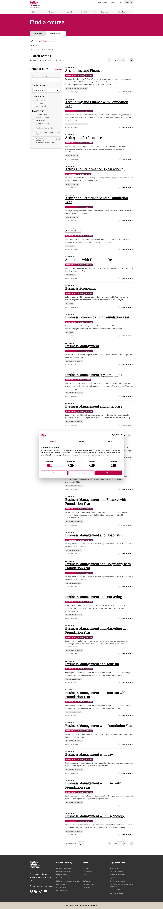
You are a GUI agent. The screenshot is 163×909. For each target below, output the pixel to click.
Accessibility (114, 868)
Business (104, 12)
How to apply (60, 884)
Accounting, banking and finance (76, 88)
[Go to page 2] (131, 60)
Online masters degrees (64, 871)
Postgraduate (45, 117)
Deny (54, 473)
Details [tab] (81, 441)
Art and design (70, 246)
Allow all (108, 473)
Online (42, 103)
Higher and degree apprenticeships (67, 881)
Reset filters (58, 69)
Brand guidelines (88, 884)
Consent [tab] (53, 441)
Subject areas (38, 33)
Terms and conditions (116, 893)
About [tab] (110, 441)
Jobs (84, 878)
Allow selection (82, 473)
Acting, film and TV (72, 155)
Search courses (55, 33)
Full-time (43, 100)
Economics (69, 303)
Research (52, 12)
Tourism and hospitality (73, 550)
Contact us (86, 887)
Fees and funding (61, 890)
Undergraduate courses (63, 868)
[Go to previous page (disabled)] (109, 60)
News (84, 875)
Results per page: (70, 843)
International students (63, 878)
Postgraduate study (62, 875)
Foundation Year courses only (47, 133)
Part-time (43, 106)
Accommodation (61, 887)
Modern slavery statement (118, 881)
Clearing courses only (45, 128)
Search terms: (34, 45)
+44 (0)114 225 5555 (44, 886)
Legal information (115, 878)
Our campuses (87, 871)
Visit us (86, 12)
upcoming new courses (46, 41)
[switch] (71, 465)
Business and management (74, 361)
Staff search (87, 881)
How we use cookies (116, 871)
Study (34, 12)
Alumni (69, 12)
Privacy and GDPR (115, 890)
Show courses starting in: (40, 76)
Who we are (86, 868)
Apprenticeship (45, 114)
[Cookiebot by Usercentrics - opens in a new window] (113, 435)
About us (121, 12)
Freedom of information (117, 875)
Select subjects (38, 90)
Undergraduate (45, 124)
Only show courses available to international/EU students (47, 141)
